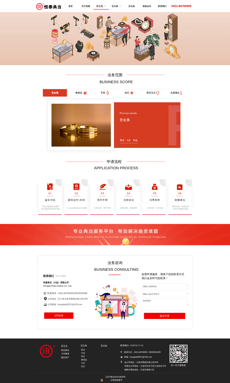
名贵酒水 (175, 93)
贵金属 (55, 93)
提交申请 (164, 316)
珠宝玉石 (151, 93)
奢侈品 (78, 93)
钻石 (127, 93)
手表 (103, 93)
